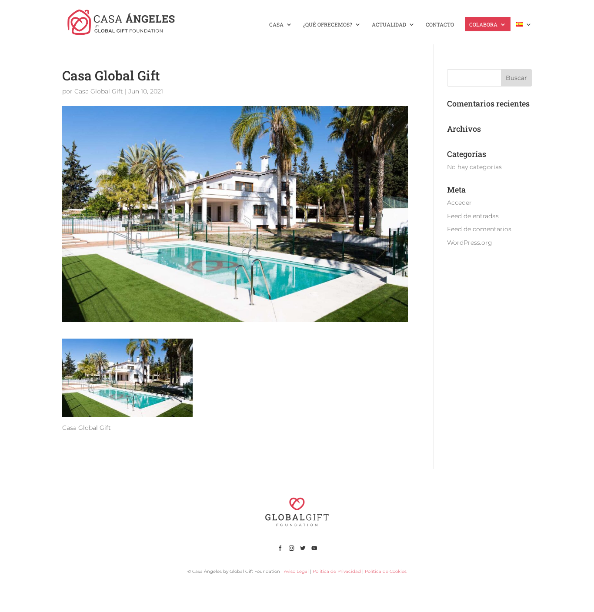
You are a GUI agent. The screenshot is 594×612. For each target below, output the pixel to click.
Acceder (459, 202)
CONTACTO (440, 24)
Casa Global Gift (98, 91)
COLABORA (483, 24)
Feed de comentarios (479, 229)
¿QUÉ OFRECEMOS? (327, 24)
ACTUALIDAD (389, 24)
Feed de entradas (473, 216)
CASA (276, 24)
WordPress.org (469, 242)
